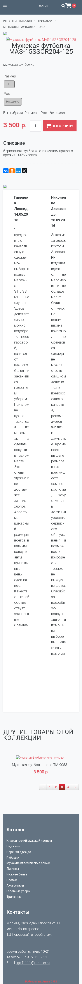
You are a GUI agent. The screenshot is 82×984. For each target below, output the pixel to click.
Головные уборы (18, 891)
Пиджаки (13, 846)
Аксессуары (15, 885)
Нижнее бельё (17, 874)
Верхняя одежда (19, 852)
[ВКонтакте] (6, 170)
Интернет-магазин (17, 21)
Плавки (12, 880)
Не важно (12, 101)
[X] (24, 170)
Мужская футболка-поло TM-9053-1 (41, 765)
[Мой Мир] (18, 170)
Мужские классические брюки (28, 863)
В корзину (63, 126)
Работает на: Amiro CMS (41, 981)
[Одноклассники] (12, 170)
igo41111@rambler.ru (33, 963)
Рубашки (13, 857)
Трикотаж (45, 21)
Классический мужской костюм (29, 840)
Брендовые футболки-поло (24, 27)
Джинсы (13, 868)
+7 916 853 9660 (35, 957)
